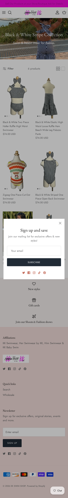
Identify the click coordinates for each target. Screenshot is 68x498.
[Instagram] (34, 272)
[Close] (60, 223)
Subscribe (34, 262)
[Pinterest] (44, 272)
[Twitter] (23, 272)
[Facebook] (29, 272)
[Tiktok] (39, 272)
